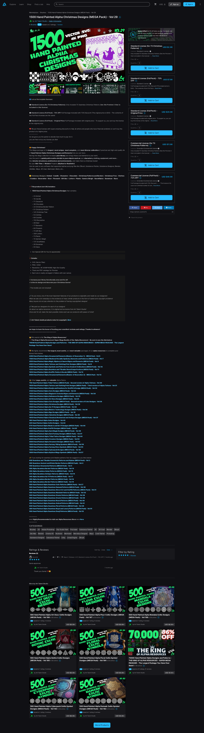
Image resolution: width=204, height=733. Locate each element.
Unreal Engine (72, 537)
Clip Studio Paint (62, 529)
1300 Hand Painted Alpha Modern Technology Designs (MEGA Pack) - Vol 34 (58, 409)
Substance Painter (86, 529)
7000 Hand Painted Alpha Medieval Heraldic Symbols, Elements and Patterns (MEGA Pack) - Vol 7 (66, 359)
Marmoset (67, 533)
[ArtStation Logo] (4, 4)
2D (39, 529)
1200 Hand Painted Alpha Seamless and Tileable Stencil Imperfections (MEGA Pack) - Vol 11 (64, 369)
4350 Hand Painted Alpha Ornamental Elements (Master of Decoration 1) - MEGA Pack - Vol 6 (64, 356)
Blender (109, 529)
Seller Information (55, 21)
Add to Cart (153, 68)
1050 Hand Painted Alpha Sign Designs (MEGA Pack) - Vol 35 (52, 412)
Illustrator (59, 533)
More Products (102, 725)
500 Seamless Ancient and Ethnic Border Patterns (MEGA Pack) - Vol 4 (56, 463)
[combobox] (102, 4)
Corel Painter (100, 533)
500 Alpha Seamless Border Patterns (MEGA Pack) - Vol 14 (51, 468)
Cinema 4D (50, 533)
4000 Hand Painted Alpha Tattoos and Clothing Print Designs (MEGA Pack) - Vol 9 (60, 364)
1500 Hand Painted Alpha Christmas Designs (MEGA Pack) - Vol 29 (54, 404)
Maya (92, 533)
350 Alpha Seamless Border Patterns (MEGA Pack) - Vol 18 (51, 479)
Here (82, 519)
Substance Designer (37, 537)
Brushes (34, 24)
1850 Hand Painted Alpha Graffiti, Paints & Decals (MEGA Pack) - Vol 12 (56, 372)
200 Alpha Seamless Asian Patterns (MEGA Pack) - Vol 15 (51, 471)
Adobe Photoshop (48, 529)
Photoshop (110, 533)
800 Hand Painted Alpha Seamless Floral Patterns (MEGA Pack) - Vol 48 (56, 506)
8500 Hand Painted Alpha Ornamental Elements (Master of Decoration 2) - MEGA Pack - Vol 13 (65, 375)
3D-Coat (102, 529)
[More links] (200, 4)
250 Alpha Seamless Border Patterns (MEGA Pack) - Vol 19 (51, 482)
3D (95, 529)
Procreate (73, 529)
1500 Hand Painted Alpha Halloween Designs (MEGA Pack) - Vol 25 (54, 396)
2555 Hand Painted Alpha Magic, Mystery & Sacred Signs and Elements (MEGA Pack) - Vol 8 (64, 361)
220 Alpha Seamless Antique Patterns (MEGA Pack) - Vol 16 (52, 474)
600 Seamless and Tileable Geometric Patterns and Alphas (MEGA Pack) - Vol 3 (59, 460)
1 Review (133, 555)
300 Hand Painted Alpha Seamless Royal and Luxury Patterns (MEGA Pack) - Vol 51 (60, 508)
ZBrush (116, 529)
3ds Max (33, 533)
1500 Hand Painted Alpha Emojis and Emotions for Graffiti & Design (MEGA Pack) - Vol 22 (63, 388)
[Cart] (155, 4)
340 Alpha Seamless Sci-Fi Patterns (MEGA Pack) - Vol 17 (51, 476)
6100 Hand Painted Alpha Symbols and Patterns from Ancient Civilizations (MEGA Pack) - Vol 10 (66, 367)
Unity (63, 537)
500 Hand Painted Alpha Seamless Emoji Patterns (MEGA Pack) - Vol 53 (56, 511)
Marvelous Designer (80, 533)
